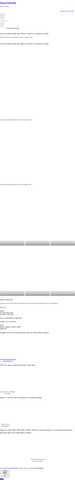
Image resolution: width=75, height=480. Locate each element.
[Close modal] (2, 18)
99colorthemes (40, 468)
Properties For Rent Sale (66, 11)
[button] (2, 15)
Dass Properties (8, 2)
